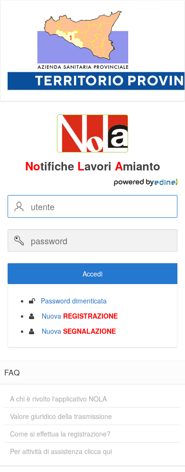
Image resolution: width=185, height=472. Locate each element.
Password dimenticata (71, 300)
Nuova (77, 316)
